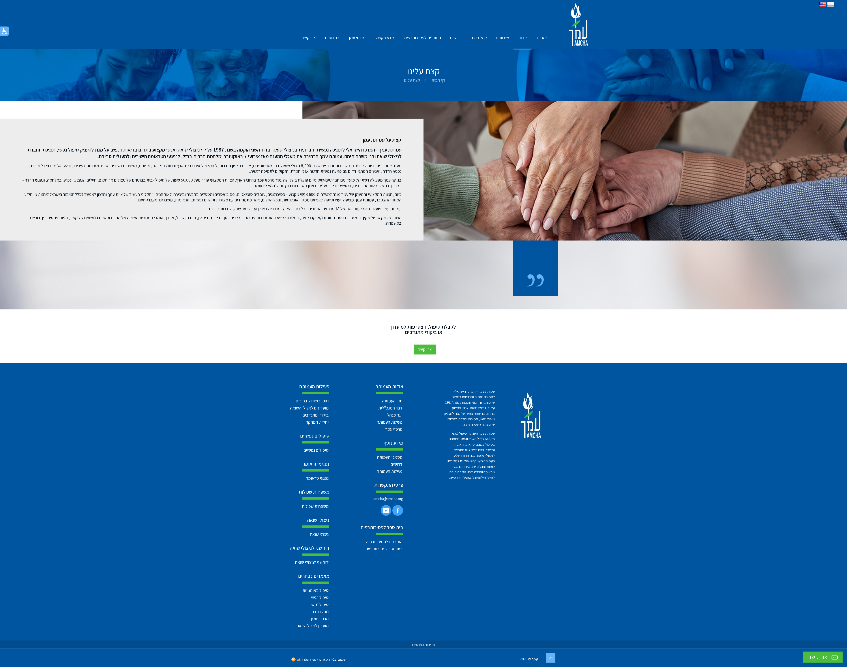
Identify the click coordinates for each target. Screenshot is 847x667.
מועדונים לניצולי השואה (309, 408)
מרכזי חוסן (320, 619)
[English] (822, 6)
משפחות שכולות (315, 506)
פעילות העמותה (390, 422)
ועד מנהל (395, 415)
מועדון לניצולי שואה (312, 626)
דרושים (397, 464)
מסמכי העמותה (390, 457)
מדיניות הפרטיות (423, 644)
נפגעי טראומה (317, 478)
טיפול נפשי (320, 604)
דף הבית (438, 80)
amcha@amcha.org (388, 498)
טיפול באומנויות (315, 590)
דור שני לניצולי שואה (312, 562)
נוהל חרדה (320, 611)
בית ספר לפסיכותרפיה (384, 549)
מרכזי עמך (394, 429)
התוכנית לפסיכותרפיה (384, 542)
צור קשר (818, 657)
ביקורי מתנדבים (315, 415)
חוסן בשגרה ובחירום (312, 401)
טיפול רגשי (320, 597)
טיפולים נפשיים (316, 450)
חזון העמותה (392, 401)
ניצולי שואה (319, 534)
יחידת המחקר (317, 422)
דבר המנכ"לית (390, 408)
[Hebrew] (830, 6)
